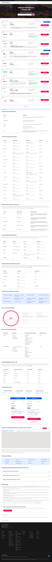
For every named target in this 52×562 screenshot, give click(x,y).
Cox (4, 169)
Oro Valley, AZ (43, 461)
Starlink (5, 180)
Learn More (36, 0)
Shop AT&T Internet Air (34, 418)
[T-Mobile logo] (5, 81)
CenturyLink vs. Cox (18, 301)
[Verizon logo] (5, 101)
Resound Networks (6, 184)
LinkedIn (38, 534)
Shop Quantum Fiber (18, 417)
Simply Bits (5, 198)
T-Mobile (5, 172)
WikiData (38, 538)
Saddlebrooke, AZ (18, 463)
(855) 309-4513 (18, 420)
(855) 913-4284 (45, 74)
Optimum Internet (11, 545)
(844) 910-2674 (45, 36)
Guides (24, 534)
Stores (48, 428)
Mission (3, 534)
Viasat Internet (11, 541)
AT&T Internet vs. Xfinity (7, 301)
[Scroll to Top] (49, 556)
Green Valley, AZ (44, 459)
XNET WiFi (5, 190)
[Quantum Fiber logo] (5, 44)
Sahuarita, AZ (30, 463)
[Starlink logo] (5, 54)
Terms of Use (31, 534)
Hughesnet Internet (11, 544)
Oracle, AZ (29, 461)
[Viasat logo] (5, 63)
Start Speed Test (11, 318)
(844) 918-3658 (45, 83)
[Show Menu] (49, 2)
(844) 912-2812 (45, 65)
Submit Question (7, 510)
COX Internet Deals (18, 540)
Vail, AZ (42, 463)
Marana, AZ (7, 461)
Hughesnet (5, 148)
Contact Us (3, 538)
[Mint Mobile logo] (5, 92)
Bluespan (5, 166)
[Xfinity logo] (5, 34)
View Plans (45, 25)
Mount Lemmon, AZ (19, 461)
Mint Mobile (5, 142)
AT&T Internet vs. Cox (6, 298)
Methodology (37, 502)
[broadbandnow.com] (5, 2)
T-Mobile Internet (11, 535)
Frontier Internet (11, 540)
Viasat (4, 193)
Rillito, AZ (6, 463)
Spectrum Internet (11, 534)
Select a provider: (5, 430)
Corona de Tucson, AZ (31, 459)
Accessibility (31, 535)
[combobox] (35, 431)
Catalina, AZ (17, 459)
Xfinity (4, 156)
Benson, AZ (7, 459)
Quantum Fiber (6, 159)
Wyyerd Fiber (5, 187)
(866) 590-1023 (45, 27)
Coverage (44, 428)
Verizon (5, 145)
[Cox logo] (5, 72)
